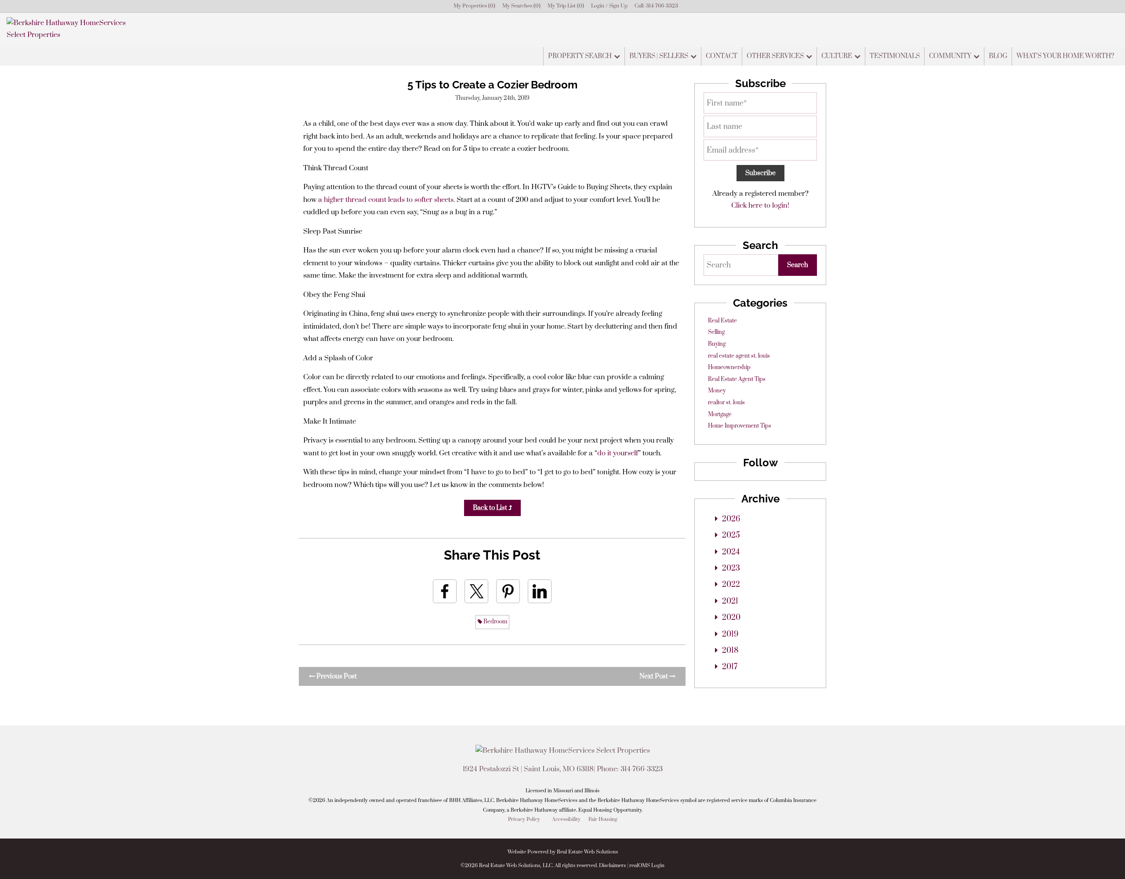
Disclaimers (612, 865)
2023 (731, 568)
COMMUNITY (950, 56)
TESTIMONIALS (895, 56)
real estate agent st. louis (739, 355)
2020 (731, 618)
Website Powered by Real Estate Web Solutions (563, 852)
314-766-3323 (662, 6)
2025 (731, 535)
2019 (730, 634)
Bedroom (494, 621)
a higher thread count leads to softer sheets (386, 199)
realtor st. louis (726, 402)
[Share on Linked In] (540, 591)
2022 (731, 585)
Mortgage (720, 414)
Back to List (490, 508)
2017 (729, 667)
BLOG (998, 56)
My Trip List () (566, 6)
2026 (731, 519)
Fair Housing (602, 819)
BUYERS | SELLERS (658, 56)
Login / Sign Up (609, 6)
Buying (717, 344)
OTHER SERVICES (775, 56)
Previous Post (336, 676)
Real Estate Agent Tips (737, 379)
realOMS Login (646, 865)
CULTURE (836, 56)
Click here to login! (760, 205)
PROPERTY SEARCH (580, 56)
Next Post (654, 676)
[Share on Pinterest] (508, 591)
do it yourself (617, 453)
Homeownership (729, 367)
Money (717, 390)
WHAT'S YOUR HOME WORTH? (1065, 56)
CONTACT (721, 56)
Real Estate (722, 320)
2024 (731, 552)
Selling (716, 332)
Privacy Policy (524, 819)
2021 (730, 601)
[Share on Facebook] (445, 591)
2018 (730, 651)
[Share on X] (476, 591)
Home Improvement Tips (739, 425)
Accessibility (566, 819)
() (474, 6)
